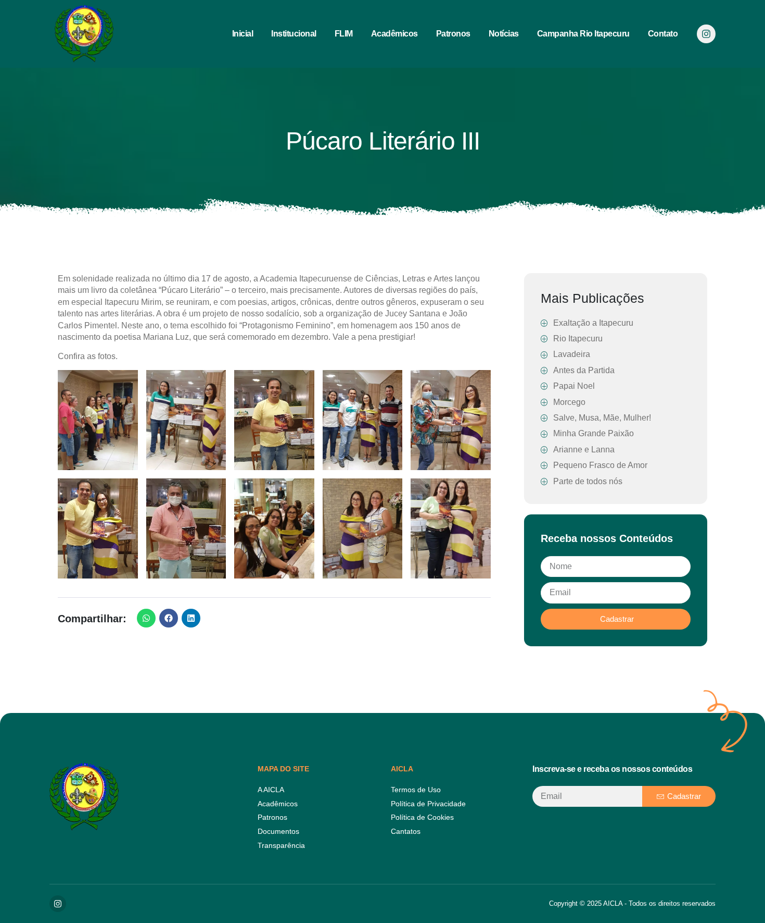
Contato (663, 33)
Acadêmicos (394, 33)
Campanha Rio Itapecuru (583, 33)
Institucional (293, 33)
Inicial (242, 33)
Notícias (504, 33)
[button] (146, 618)
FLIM (344, 33)
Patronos (453, 33)
